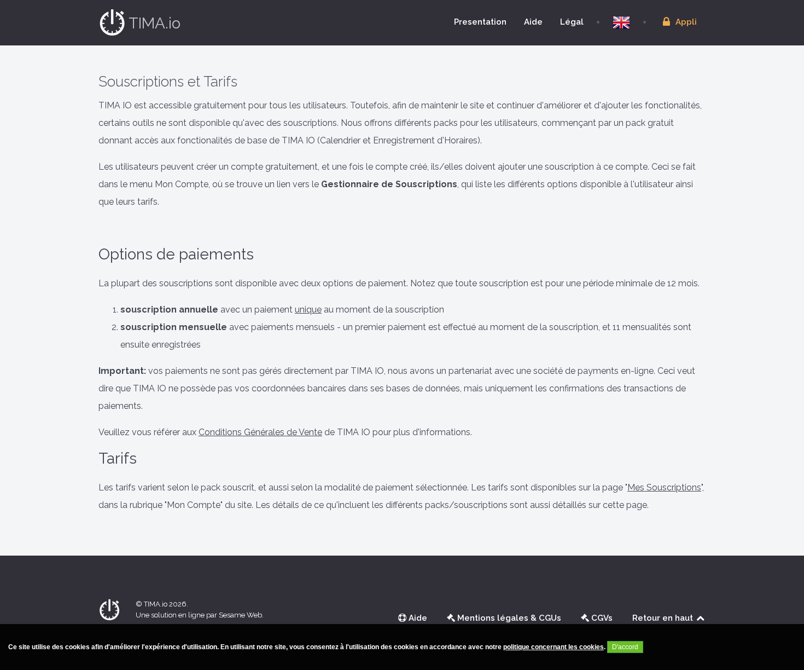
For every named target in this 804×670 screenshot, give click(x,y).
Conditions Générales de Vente (260, 432)
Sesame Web (240, 615)
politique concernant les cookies (553, 647)
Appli (685, 22)
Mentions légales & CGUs (508, 618)
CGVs (601, 618)
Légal (572, 22)
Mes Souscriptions (664, 487)
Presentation (480, 22)
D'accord (625, 647)
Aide (533, 22)
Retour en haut (663, 618)
